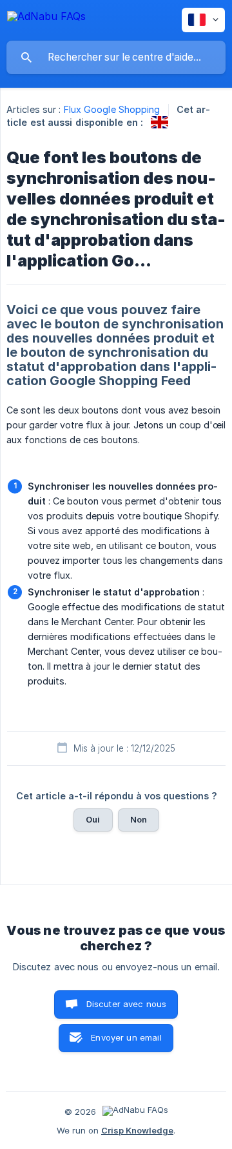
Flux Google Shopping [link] (112, 109)
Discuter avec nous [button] (126, 1004)
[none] (46, 18)
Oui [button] (93, 819)
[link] (159, 122)
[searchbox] (116, 57)
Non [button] (138, 819)
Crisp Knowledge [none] (137, 1130)
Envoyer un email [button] (126, 1037)
